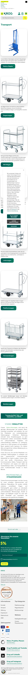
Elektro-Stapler (8, 66)
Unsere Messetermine (19, 622)
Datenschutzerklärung (12, 211)
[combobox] (14, 18)
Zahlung (3, 610)
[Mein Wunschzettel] (22, 14)
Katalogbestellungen (21, 619)
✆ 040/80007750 (4, 1)
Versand (3, 607)
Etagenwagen (7, 115)
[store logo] (8, 13)
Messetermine (4, 4)
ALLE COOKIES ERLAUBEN (14, 216)
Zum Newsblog (11, 642)
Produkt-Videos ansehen (13, 650)
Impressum (14, 209)
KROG (3, 571)
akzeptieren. (10, 559)
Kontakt (2, 3)
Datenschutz (4, 615)
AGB (2, 618)
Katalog (2, 5)
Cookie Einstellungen (13, 221)
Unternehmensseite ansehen (14, 656)
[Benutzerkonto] (19, 13)
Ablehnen (14, 226)
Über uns (3, 584)
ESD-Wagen (7, 164)
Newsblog (3, 7)
